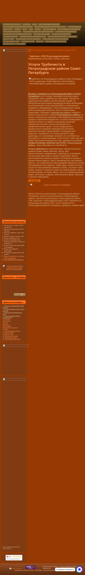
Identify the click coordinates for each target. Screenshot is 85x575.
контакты (26, 24)
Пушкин (5, 322)
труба (25, 29)
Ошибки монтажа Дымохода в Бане (33, 37)
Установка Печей (27, 41)
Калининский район (11, 336)
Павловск (6, 324)
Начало (38, 29)
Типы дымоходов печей (12, 339)
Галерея (17, 29)
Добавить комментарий (73, 205)
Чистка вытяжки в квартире (49, 24)
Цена (6, 329)
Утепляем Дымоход (11, 37)
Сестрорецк (7, 326)
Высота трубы (9, 39)
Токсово (7, 319)
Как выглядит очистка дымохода (28, 39)
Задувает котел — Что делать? (14, 44)
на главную (34, 181)
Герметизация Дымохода (61, 34)
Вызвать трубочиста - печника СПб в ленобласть (14, 257)
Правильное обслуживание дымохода (17, 34)
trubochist (65, 59)
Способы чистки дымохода (66, 32)
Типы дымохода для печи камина (55, 39)
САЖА (31, 29)
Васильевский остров (10, 327)
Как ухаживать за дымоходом (69, 29)
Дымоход (39, 41)
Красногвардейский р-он (12, 331)
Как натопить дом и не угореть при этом (38, 32)
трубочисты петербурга (12, 32)
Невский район (9, 332)
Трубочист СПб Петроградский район (49, 56)
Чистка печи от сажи (11, 41)
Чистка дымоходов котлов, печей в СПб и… (50, 27)
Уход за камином (49, 29)
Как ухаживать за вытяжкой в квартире (18, 27)
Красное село (8, 334)
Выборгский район (11, 337)
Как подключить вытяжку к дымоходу (62, 37)
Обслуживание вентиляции (55, 41)
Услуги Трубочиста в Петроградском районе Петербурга (51, 204)
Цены (35, 24)
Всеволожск (7, 321)
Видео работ (8, 29)
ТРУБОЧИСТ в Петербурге (12, 24)
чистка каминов (74, 27)
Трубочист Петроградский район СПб (51, 201)
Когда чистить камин (42, 34)
